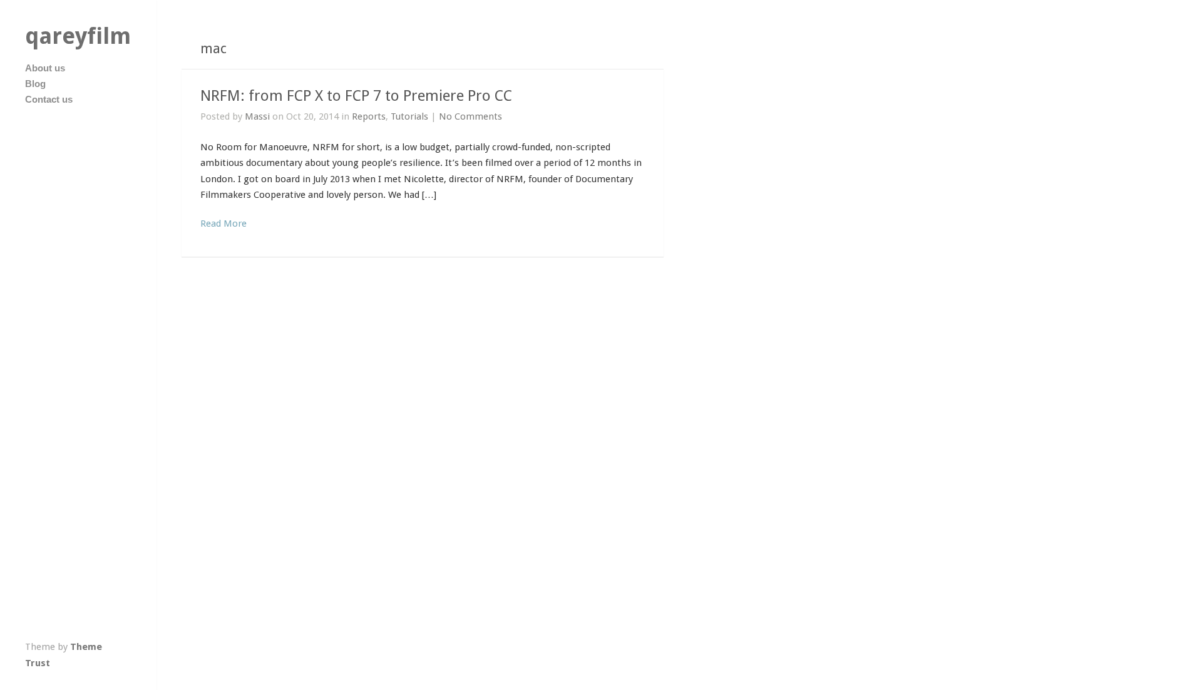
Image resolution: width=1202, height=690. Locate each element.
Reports (369, 116)
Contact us (49, 99)
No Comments (470, 116)
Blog (35, 83)
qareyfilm (78, 36)
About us (45, 68)
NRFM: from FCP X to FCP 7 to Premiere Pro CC (356, 96)
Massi (257, 116)
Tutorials (409, 116)
